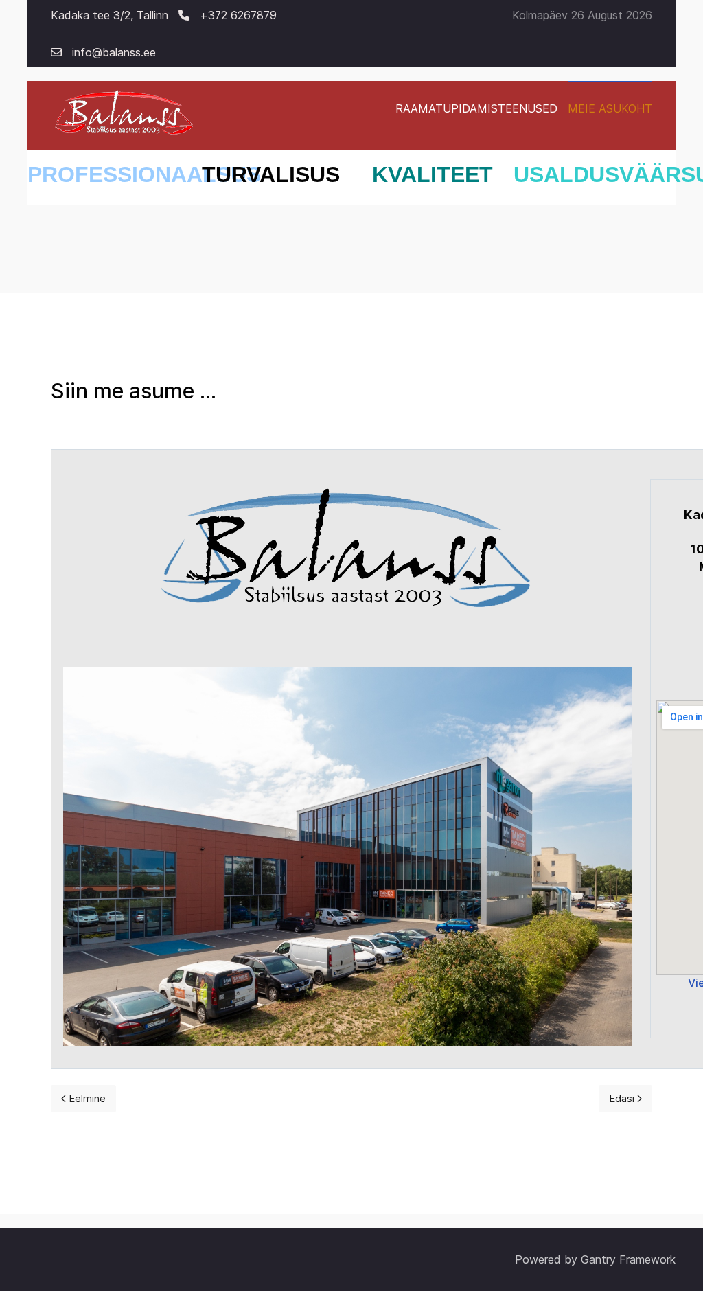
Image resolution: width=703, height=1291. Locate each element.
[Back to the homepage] (125, 115)
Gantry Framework (628, 1259)
